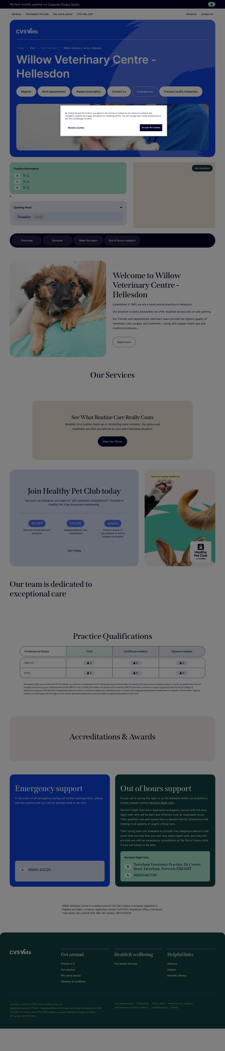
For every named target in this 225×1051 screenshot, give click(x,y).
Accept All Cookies (151, 127)
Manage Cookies (76, 127)
